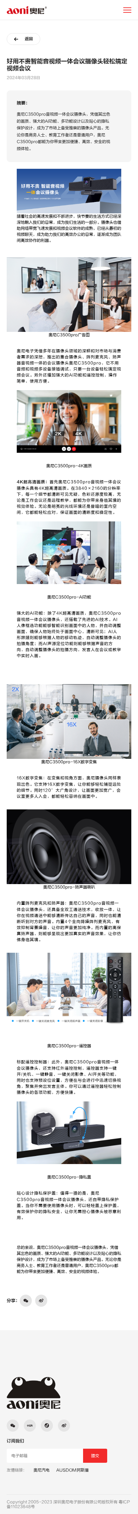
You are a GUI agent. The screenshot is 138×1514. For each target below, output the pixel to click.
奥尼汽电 (41, 1470)
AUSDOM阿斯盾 (72, 1470)
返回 (29, 39)
